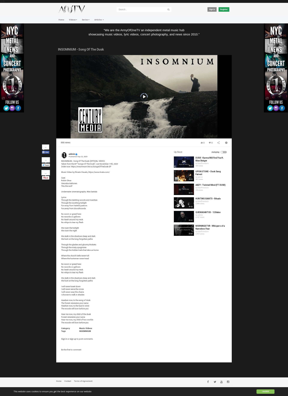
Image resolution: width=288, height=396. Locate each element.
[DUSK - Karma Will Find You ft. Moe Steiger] (184, 162)
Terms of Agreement (83, 381)
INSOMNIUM (85, 331)
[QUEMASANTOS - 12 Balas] (184, 216)
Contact (67, 381)
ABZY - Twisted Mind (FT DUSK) (210, 185)
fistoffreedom (203, 163)
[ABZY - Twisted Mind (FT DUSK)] (184, 189)
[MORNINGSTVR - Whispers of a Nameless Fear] (184, 230)
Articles (98, 20)
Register (224, 9)
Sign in (212, 9)
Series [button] (85, 20)
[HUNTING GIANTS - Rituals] (184, 203)
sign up (73, 339)
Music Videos (85, 328)
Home (61, 20)
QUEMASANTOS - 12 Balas (207, 212)
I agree (265, 391)
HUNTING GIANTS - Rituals (208, 198)
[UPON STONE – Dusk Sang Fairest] (184, 176)
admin (72, 154)
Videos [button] (72, 20)
